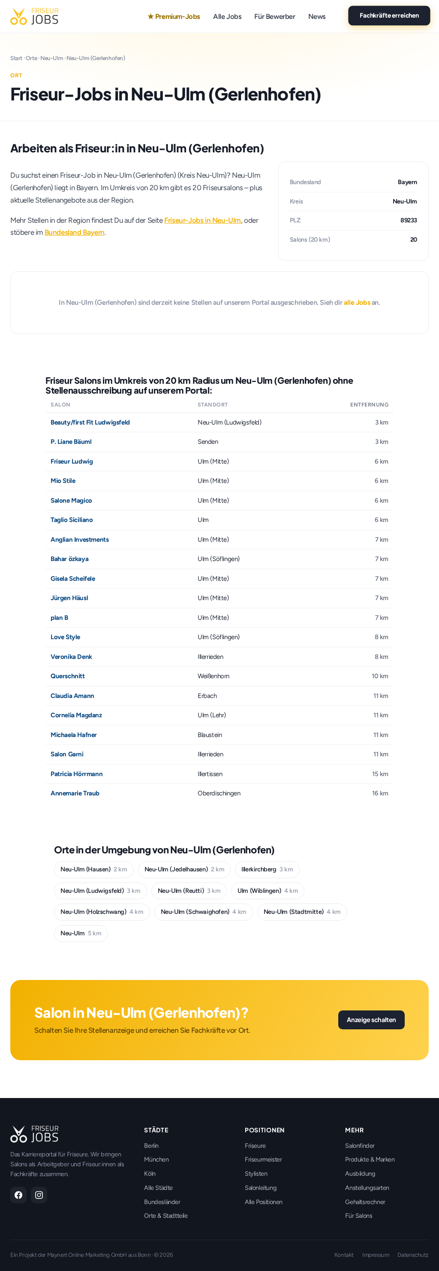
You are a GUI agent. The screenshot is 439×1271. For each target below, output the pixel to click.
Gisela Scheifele (73, 578)
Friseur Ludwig (72, 461)
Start (16, 58)
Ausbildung (360, 1173)
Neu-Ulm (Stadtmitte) (302, 912)
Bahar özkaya (69, 559)
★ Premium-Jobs (173, 16)
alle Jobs (357, 302)
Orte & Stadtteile (165, 1215)
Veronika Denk (71, 657)
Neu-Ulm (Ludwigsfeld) (100, 891)
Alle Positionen (264, 1202)
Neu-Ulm (51, 58)
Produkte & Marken (369, 1159)
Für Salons (358, 1215)
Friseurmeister (263, 1159)
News (317, 16)
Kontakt (344, 1254)
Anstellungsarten (367, 1188)
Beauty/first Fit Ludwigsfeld (90, 422)
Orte (31, 58)
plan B (59, 618)
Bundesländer (162, 1202)
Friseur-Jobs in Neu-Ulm (202, 220)
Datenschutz (413, 1254)
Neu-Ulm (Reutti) (189, 891)
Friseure (255, 1146)
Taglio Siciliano (72, 520)
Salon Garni (67, 754)
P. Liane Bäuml (71, 442)
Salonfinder (360, 1146)
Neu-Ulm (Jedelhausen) (184, 869)
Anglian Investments (79, 539)
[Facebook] (18, 1195)
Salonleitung (261, 1188)
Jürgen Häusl (69, 598)
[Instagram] (39, 1195)
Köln (149, 1173)
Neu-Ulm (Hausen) (93, 869)
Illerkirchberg (267, 869)
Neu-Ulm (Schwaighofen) (204, 912)
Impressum (375, 1254)
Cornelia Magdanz (76, 715)
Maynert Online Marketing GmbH (87, 1254)
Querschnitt (68, 676)
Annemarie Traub (75, 793)
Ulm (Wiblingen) (268, 891)
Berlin (151, 1146)
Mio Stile (63, 481)
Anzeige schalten (371, 1019)
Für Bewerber (274, 16)
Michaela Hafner (74, 735)
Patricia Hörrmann (76, 774)
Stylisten (256, 1173)
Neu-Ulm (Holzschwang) (102, 912)
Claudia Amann (72, 696)
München (156, 1159)
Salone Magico (71, 500)
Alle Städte (158, 1188)
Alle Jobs (227, 16)
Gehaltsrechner (365, 1202)
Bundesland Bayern (75, 232)
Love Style (65, 637)
